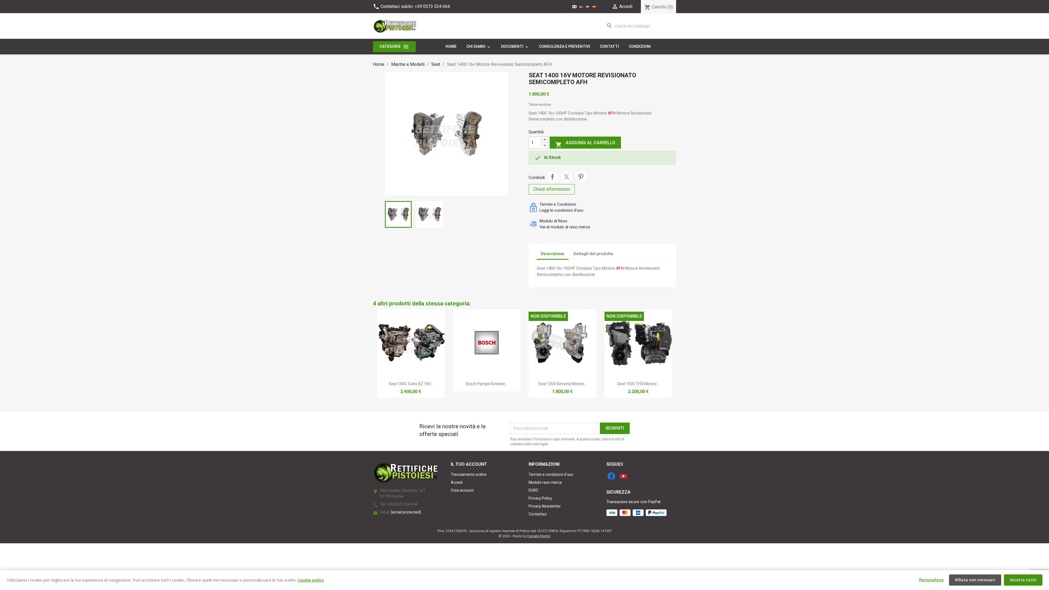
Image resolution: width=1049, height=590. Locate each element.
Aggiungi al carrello (585, 144)
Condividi (552, 176)
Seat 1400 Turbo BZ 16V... (411, 384)
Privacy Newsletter (545, 506)
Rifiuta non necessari (975, 579)
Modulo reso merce (545, 482)
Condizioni (640, 46)
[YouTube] (623, 476)
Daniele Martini (538, 536)
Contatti (609, 46)
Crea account (462, 490)
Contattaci (538, 514)
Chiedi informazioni (551, 189)
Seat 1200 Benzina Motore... (562, 384)
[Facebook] (611, 476)
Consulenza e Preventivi (564, 46)
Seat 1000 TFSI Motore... (638, 384)
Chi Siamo (478, 46)
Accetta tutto (1023, 579)
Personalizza (931, 579)
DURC (533, 490)
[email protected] (406, 512)
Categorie (394, 46)
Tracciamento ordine (469, 474)
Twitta (566, 176)
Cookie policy (310, 580)
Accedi (456, 482)
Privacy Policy (540, 498)
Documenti (515, 46)
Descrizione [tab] (552, 253)
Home (451, 46)
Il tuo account (469, 464)
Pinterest (580, 176)
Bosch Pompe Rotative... (487, 384)
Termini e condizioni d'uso (551, 474)
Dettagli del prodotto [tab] (593, 253)
